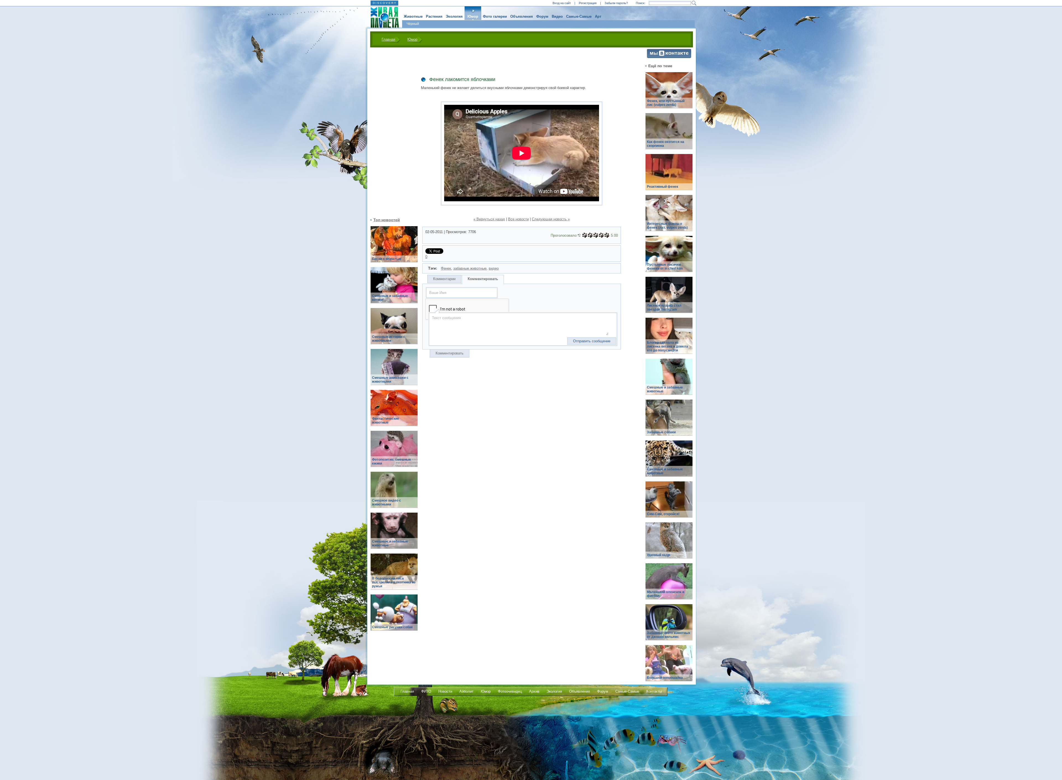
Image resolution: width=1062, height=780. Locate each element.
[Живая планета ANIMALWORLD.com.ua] (382, 17)
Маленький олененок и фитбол (665, 594)
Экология (454, 16)
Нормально (595, 235)
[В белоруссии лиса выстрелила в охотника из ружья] (394, 575)
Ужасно (584, 235)
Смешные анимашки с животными (390, 380)
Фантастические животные (385, 420)
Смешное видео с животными (386, 502)
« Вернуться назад (489, 219)
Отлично (607, 235)
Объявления (521, 16)
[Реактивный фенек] (669, 175)
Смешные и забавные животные (390, 543)
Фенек (446, 268)
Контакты (654, 691)
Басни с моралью (386, 259)
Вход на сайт (562, 3)
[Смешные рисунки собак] (394, 615)
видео (494, 268)
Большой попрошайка (665, 678)
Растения (434, 16)
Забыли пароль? (616, 3)
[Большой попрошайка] (669, 666)
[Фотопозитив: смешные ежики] (394, 452)
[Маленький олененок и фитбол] (669, 584)
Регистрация (588, 3)
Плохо (590, 235)
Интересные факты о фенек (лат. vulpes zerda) (667, 225)
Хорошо (601, 235)
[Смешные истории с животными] (394, 329)
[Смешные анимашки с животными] (394, 370)
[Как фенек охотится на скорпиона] (669, 134)
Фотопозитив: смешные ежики (391, 461)
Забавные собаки (661, 432)
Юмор (472, 16)
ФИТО (426, 691)
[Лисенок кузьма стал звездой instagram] (669, 298)
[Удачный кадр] (669, 543)
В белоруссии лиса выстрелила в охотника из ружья (393, 582)
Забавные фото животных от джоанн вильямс (668, 635)
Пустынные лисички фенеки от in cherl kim (665, 266)
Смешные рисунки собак (392, 627)
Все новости (518, 219)
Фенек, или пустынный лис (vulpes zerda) (665, 103)
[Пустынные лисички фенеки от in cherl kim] (669, 257)
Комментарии (444, 279)
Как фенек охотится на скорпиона (665, 144)
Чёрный (413, 24)
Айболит (466, 691)
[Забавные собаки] (669, 421)
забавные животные (469, 268)
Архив (534, 691)
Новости (445, 691)
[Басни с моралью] (394, 247)
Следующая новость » (551, 219)
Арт (598, 16)
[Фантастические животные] (394, 411)
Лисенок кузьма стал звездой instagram (664, 307)
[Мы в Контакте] (669, 57)
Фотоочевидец (510, 691)
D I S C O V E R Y (384, 2)
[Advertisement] (391, 132)
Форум (542, 16)
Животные (413, 16)
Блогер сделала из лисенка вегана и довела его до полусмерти (667, 346)
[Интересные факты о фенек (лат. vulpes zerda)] (669, 216)
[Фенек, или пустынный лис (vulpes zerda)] (669, 93)
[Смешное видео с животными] (394, 493)
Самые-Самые (579, 16)
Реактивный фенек (662, 187)
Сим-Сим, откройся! (663, 514)
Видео (557, 16)
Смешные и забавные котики (390, 298)
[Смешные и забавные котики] (394, 288)
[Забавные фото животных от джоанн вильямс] (669, 625)
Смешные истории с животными (388, 339)
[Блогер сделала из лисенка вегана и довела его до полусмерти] (669, 339)
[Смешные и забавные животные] (394, 534)
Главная (388, 39)
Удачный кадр (658, 555)
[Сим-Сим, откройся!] (669, 502)
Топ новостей (386, 220)
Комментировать (483, 279)
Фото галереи (495, 16)
